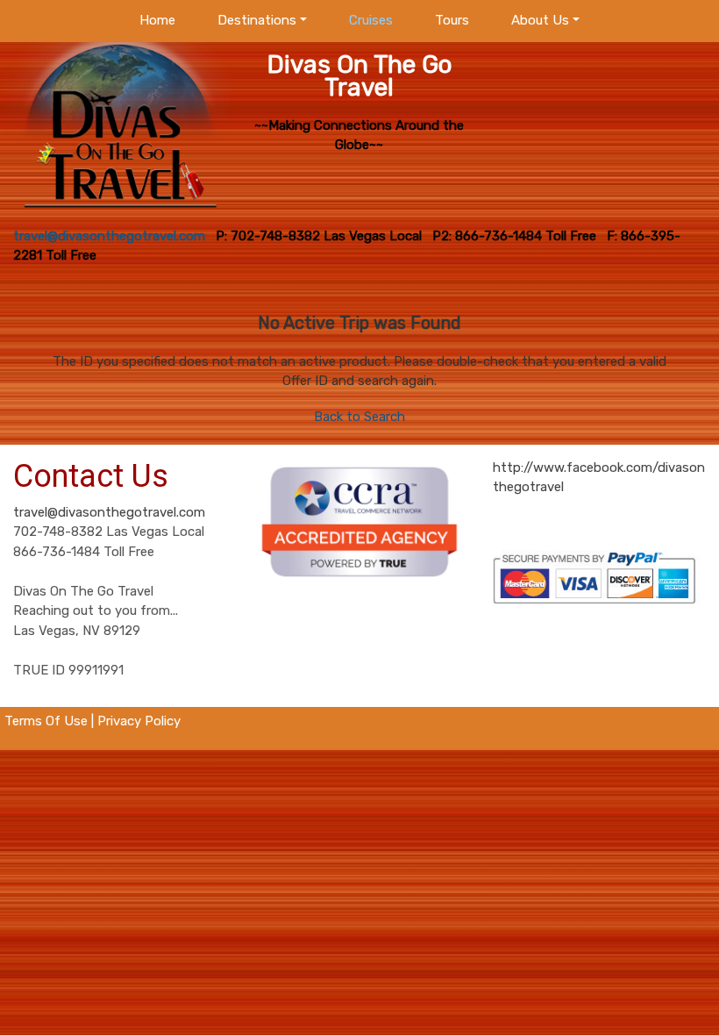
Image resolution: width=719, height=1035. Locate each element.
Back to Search (359, 417)
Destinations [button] (256, 20)
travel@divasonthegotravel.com (109, 512)
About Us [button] (540, 20)
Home (157, 20)
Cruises (371, 20)
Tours (452, 20)
